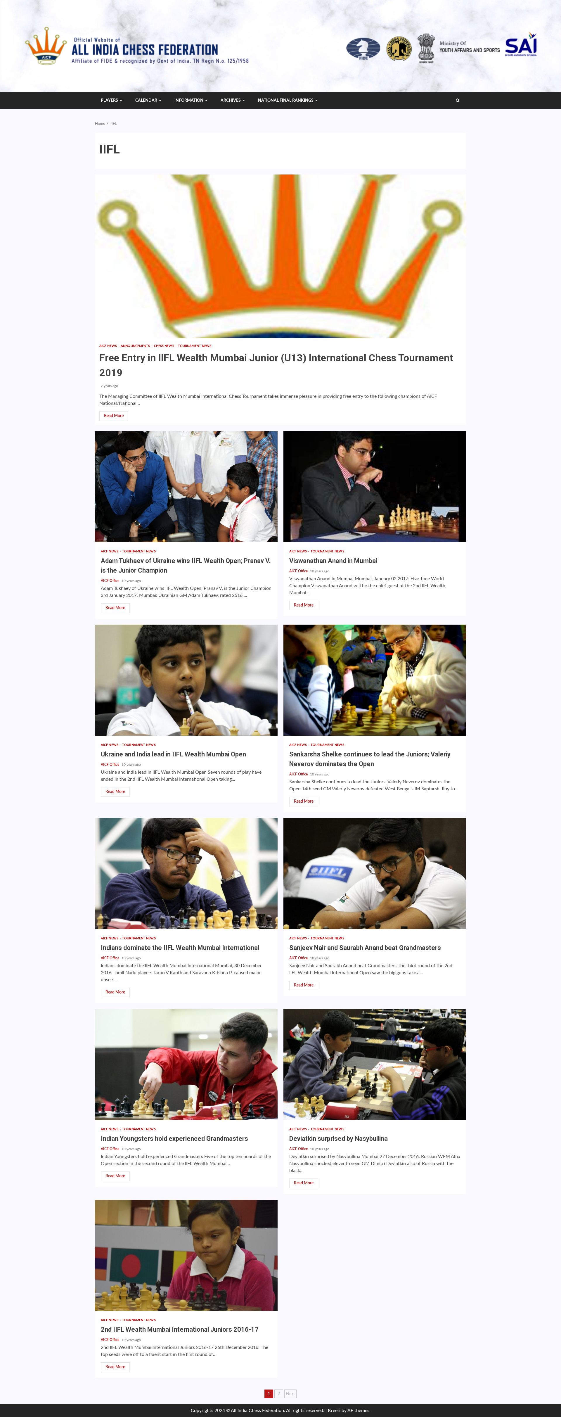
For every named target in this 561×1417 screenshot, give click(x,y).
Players (109, 101)
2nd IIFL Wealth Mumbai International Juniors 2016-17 (186, 1255)
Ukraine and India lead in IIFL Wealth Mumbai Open (186, 680)
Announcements (136, 346)
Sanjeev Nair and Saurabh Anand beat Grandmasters (374, 873)
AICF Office (110, 581)
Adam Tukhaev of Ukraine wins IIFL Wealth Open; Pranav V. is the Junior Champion (186, 486)
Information (188, 101)
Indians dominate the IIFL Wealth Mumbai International (186, 873)
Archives (231, 101)
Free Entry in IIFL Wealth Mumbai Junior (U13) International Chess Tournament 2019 (280, 256)
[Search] (458, 100)
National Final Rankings (286, 101)
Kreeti (334, 1410)
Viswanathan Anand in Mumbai (374, 486)
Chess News (164, 346)
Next (290, 1394)
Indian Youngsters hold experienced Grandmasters (186, 1064)
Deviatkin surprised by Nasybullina (374, 1064)
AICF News (108, 346)
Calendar (146, 101)
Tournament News (195, 346)
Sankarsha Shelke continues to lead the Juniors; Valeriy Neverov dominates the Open (374, 680)
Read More (114, 416)
